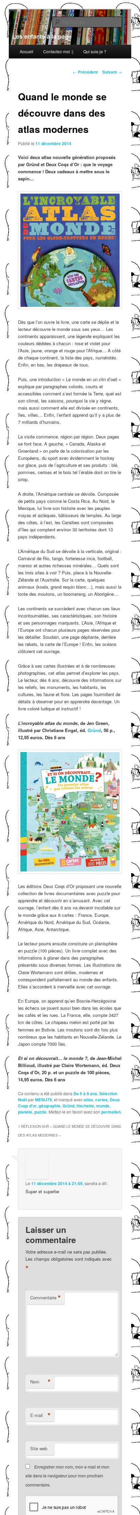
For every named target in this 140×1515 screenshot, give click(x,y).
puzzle (40, 1112)
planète (25, 1112)
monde (102, 1106)
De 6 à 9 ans (85, 1093)
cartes (101, 1100)
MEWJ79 (43, 1100)
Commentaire (45, 1297)
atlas (88, 1100)
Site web (38, 1448)
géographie (49, 1106)
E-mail (40, 1415)
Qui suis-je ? (94, 51)
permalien (111, 1112)
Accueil (26, 51)
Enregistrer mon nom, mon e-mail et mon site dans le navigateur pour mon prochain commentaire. (67, 1476)
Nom (40, 1381)
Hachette (85, 1106)
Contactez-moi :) (58, 51)
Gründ (94, 730)
